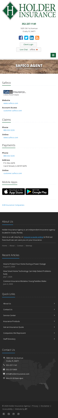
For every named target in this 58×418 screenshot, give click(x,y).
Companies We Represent (14, 333)
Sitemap (29, 245)
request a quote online (33, 237)
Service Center (9, 315)
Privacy (35, 406)
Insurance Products (11, 321)
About (12, 245)
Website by (21, 409)
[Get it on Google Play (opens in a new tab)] (36, 191)
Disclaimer (45, 406)
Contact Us (7, 309)
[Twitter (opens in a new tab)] (26, 37)
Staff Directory (9, 339)
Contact (20, 245)
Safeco (14, 93)
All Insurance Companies (13, 205)
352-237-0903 (11, 369)
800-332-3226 (9, 130)
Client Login (28, 44)
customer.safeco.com (13, 110)
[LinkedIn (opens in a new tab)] (32, 37)
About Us (7, 303)
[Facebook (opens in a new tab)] (21, 37)
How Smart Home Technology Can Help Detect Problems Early (27, 274)
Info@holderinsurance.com (17, 374)
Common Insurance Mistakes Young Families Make (24, 282)
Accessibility (7, 409)
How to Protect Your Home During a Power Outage (24, 265)
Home (4, 245)
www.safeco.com (11, 103)
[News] (37, 37)
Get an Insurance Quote (13, 327)
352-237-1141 (11, 365)
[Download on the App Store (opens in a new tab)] (13, 191)
